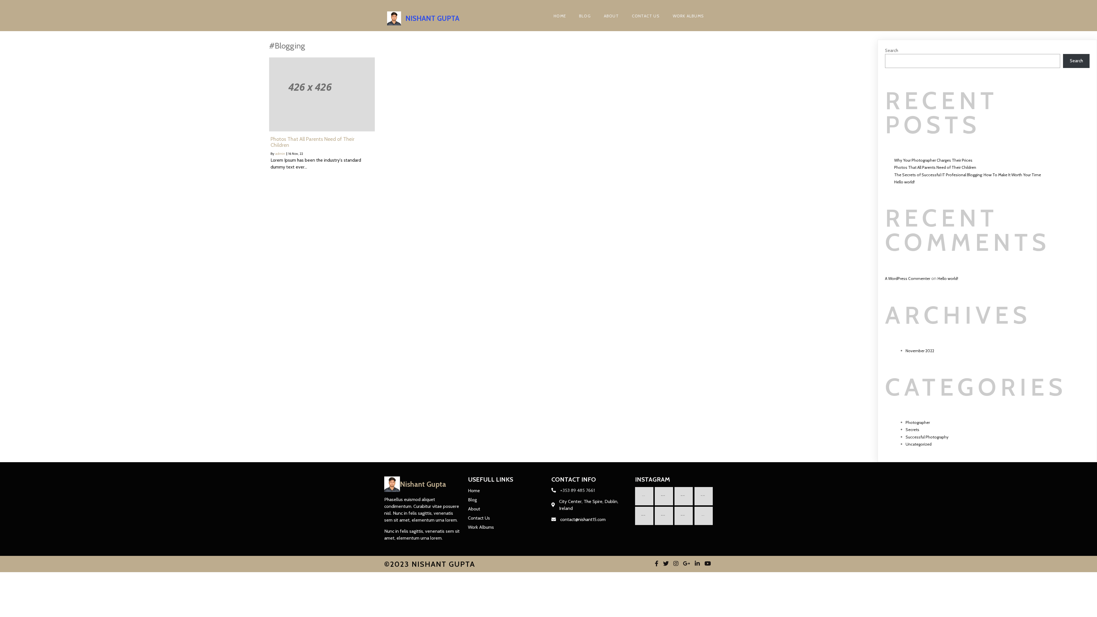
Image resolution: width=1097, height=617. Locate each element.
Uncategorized (919, 444)
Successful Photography (927, 437)
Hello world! (904, 182)
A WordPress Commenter (907, 278)
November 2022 (920, 350)
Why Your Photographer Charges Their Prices (933, 160)
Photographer (918, 422)
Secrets (912, 429)
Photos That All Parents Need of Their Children (935, 167)
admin (280, 153)
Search (891, 50)
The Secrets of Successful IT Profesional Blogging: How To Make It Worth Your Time (967, 174)
